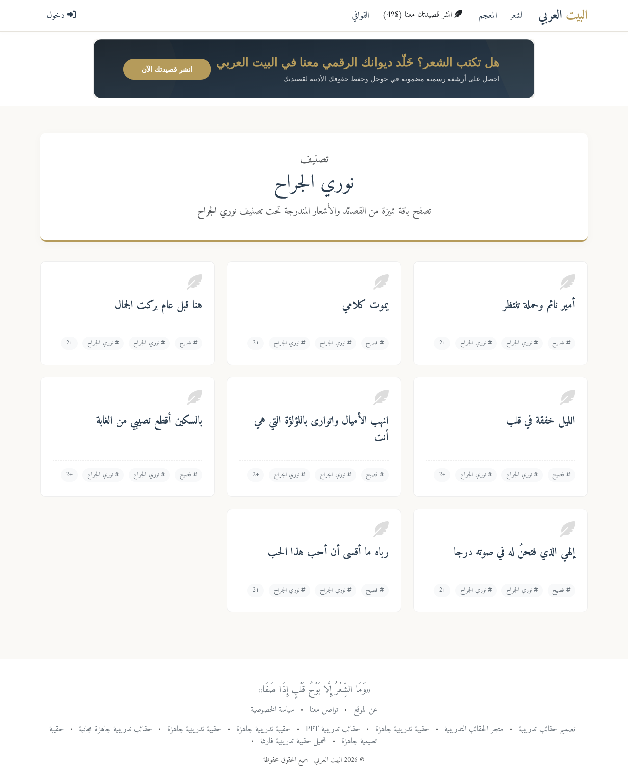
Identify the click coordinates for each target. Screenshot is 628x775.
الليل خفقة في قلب (540, 421)
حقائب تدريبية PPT (333, 729)
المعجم (488, 15)
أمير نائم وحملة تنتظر (539, 305)
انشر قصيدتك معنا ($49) (418, 15)
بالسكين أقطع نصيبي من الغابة (149, 421)
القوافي (360, 15)
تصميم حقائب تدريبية (547, 729)
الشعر (517, 15)
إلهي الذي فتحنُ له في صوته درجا (514, 553)
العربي (563, 15)
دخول (57, 15)
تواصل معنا (324, 710)
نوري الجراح (520, 343)
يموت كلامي (365, 305)
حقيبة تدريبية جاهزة (402, 729)
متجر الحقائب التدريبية (474, 729)
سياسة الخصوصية (272, 710)
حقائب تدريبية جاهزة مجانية (115, 729)
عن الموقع (365, 710)
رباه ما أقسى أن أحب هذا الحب (328, 553)
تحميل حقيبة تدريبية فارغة (293, 741)
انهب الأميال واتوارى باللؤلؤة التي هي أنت (321, 429)
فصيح (559, 343)
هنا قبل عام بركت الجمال (158, 305)
